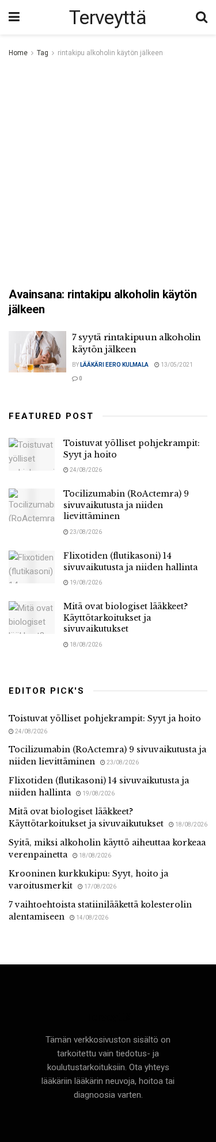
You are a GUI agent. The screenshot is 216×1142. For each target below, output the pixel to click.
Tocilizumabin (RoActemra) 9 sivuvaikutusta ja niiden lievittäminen (126, 505)
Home (18, 53)
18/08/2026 (85, 644)
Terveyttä (107, 17)
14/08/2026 (91, 917)
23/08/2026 (85, 532)
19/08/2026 (85, 582)
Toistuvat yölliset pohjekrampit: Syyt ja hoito (105, 718)
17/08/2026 (99, 886)
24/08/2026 (85, 470)
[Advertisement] (108, 173)
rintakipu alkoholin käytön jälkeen (110, 53)
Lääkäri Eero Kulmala (114, 365)
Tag (42, 53)
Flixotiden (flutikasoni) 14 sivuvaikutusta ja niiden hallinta (130, 561)
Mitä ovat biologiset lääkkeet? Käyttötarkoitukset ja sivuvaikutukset (125, 617)
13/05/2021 (176, 365)
